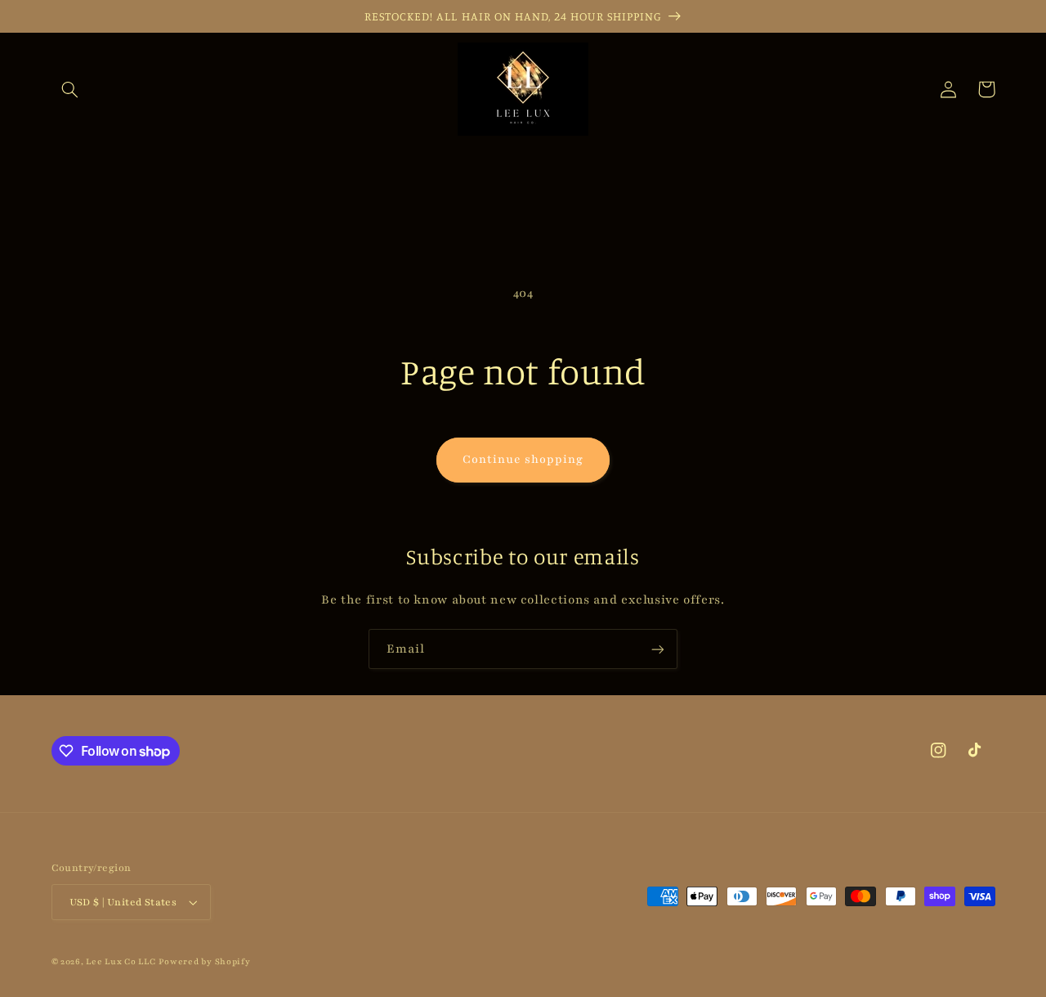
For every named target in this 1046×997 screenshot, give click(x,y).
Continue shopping (523, 459)
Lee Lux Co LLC (120, 962)
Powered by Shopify (204, 962)
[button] (70, 89)
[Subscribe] (658, 649)
